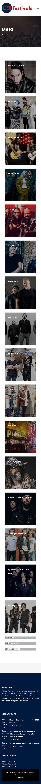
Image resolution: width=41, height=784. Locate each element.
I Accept (20, 777)
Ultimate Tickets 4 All (9, 764)
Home (4, 35)
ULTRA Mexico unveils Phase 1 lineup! (24, 743)
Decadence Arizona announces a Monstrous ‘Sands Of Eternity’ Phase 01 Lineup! (23, 734)
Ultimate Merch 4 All (9, 766)
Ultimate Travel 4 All (9, 762)
